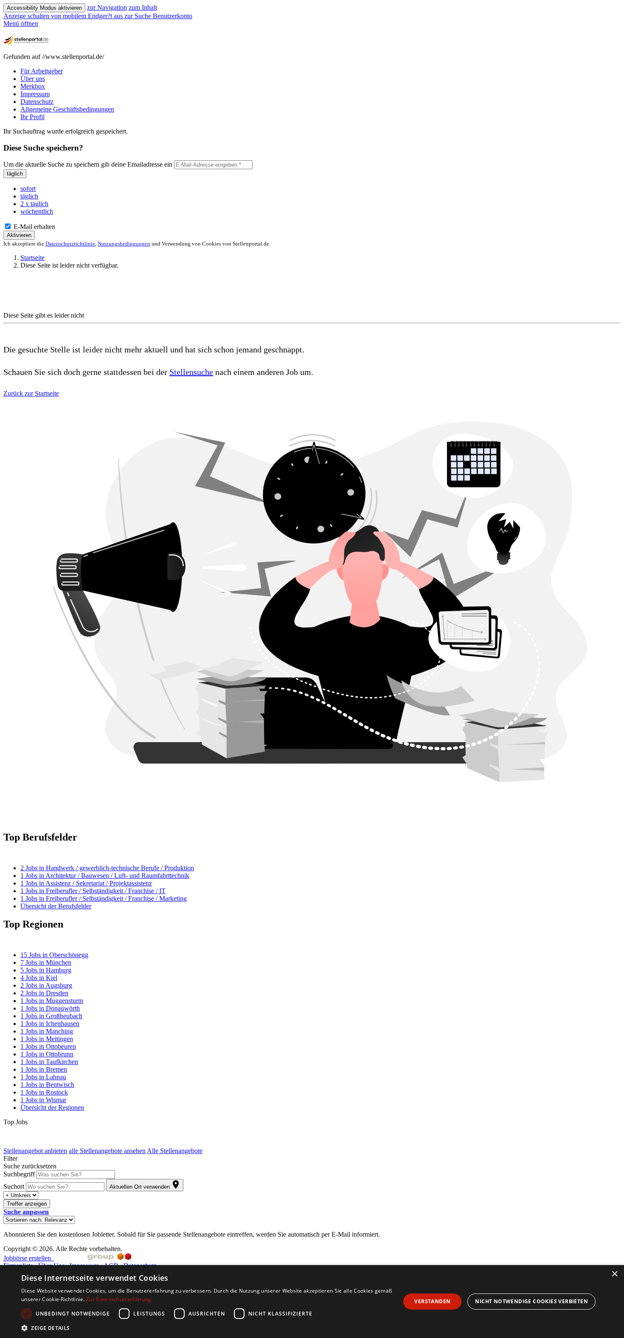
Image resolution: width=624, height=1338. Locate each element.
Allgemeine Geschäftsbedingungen (67, 109)
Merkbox (32, 86)
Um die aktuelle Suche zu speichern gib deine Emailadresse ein (87, 164)
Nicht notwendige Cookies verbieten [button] (531, 1301)
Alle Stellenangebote (174, 1150)
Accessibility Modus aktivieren (44, 8)
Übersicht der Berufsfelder (55, 906)
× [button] (614, 1274)
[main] (312, 683)
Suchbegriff (19, 1174)
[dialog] (312, 1301)
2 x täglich (34, 203)
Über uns (32, 78)
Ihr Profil (32, 116)
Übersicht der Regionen (52, 1107)
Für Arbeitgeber (41, 71)
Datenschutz (36, 101)
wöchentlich (36, 211)
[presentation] (63, 16)
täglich (15, 173)
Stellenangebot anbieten (35, 1150)
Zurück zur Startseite (31, 393)
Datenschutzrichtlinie (70, 243)
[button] (26, 1211)
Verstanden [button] (432, 1301)
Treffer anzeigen (27, 1204)
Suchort (13, 1186)
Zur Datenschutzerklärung (118, 1299)
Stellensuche (191, 372)
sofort (28, 188)
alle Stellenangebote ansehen (107, 1150)
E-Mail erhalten (33, 226)
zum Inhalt (143, 7)
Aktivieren (19, 235)
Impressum (35, 94)
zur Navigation (107, 7)
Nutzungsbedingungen (124, 243)
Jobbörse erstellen (28, 1258)
